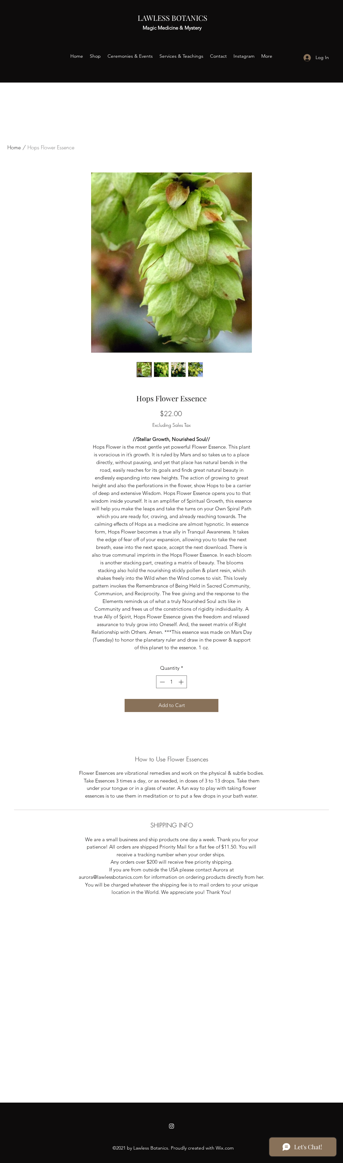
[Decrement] (161, 682)
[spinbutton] (171, 682)
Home (14, 147)
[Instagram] (171, 1126)
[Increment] (181, 682)
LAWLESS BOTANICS (172, 18)
